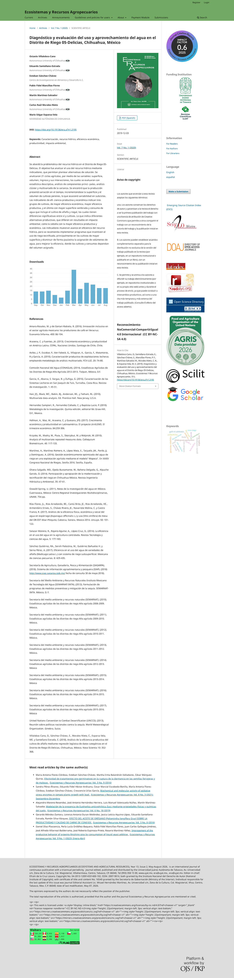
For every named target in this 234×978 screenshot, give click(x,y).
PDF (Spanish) (128, 117)
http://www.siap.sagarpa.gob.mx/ (47, 573)
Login (206, 2)
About (121, 17)
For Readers (172, 143)
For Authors (172, 148)
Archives (42, 17)
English (170, 172)
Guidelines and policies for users (93, 17)
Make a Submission (178, 191)
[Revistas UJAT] (185, 118)
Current (29, 17)
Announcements (61, 17)
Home (32, 28)
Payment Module (140, 17)
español (170, 177)
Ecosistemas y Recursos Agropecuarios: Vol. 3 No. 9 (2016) (80, 782)
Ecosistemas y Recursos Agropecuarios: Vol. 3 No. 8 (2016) (124, 822)
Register (196, 2)
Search (203, 17)
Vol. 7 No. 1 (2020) (59, 28)
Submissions (161, 17)
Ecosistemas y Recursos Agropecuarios (61, 11)
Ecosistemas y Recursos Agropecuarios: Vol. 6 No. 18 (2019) (78, 810)
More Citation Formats (130, 386)
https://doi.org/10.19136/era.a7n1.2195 (56, 129)
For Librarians (172, 153)
